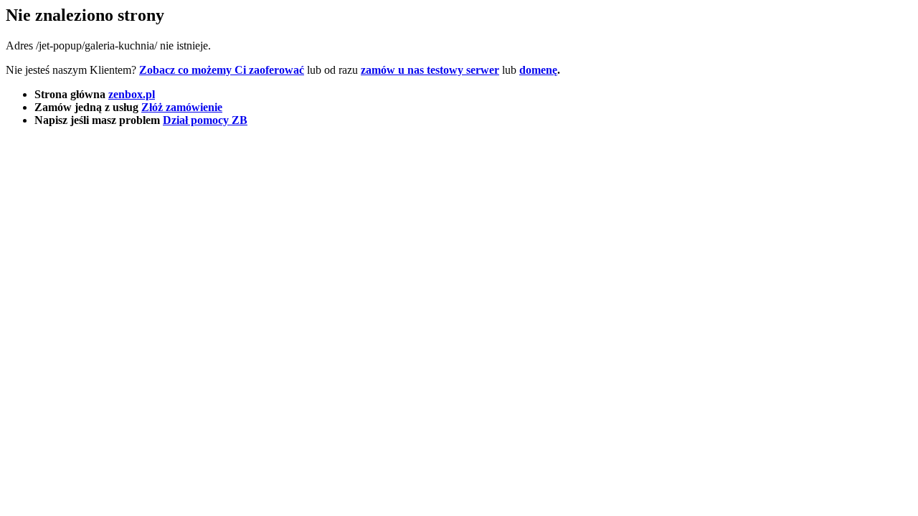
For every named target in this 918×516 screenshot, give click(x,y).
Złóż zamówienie (181, 107)
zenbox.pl (131, 94)
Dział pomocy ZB (205, 120)
